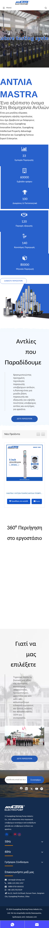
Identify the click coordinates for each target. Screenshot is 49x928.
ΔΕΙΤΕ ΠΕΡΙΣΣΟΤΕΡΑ (24, 419)
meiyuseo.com (31, 917)
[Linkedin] (26, 789)
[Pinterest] (42, 789)
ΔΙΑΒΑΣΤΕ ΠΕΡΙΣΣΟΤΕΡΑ (13, 281)
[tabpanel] (24, 39)
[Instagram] (19, 834)
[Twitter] (31, 789)
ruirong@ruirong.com (16, 880)
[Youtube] (37, 789)
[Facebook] (21, 789)
